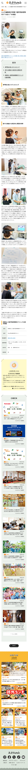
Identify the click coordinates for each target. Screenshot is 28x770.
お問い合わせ (12, 762)
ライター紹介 (14, 764)
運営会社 (5, 760)
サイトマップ (22, 760)
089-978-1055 (11, 338)
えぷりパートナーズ (20, 762)
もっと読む (14, 634)
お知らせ (5, 762)
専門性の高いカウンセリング (12, 67)
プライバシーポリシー (13, 760)
